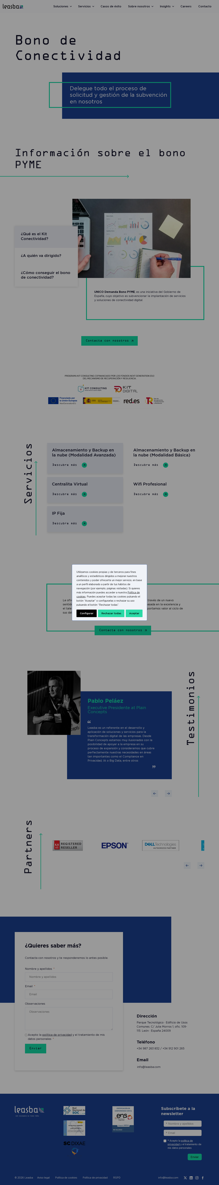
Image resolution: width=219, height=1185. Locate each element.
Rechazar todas (111, 613)
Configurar (86, 613)
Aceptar (134, 613)
